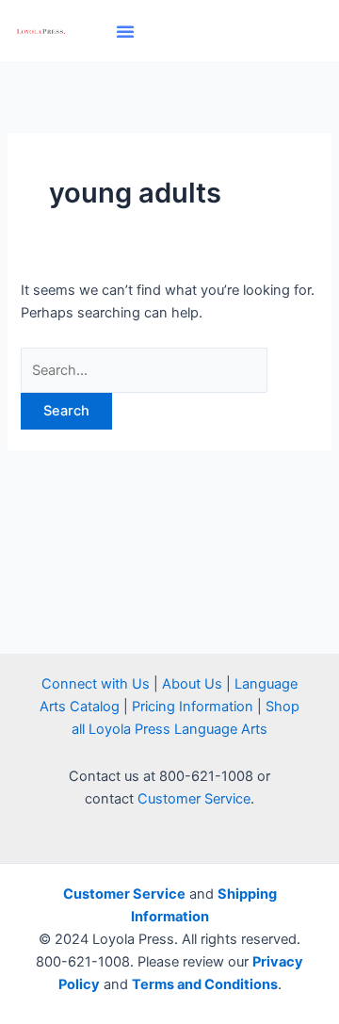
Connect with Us (95, 683)
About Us (192, 683)
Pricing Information (192, 706)
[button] (125, 31)
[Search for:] (144, 370)
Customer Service (193, 798)
